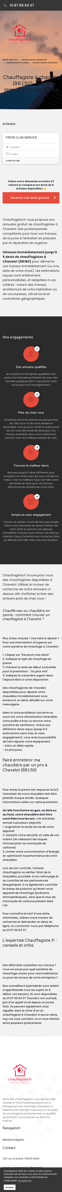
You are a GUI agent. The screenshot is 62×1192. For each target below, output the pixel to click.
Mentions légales (13, 1139)
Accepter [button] (10, 1187)
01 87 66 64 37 (22, 5)
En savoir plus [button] (25, 1180)
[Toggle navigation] (56, 33)
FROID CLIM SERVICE (21, 137)
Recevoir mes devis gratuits (30, 198)
